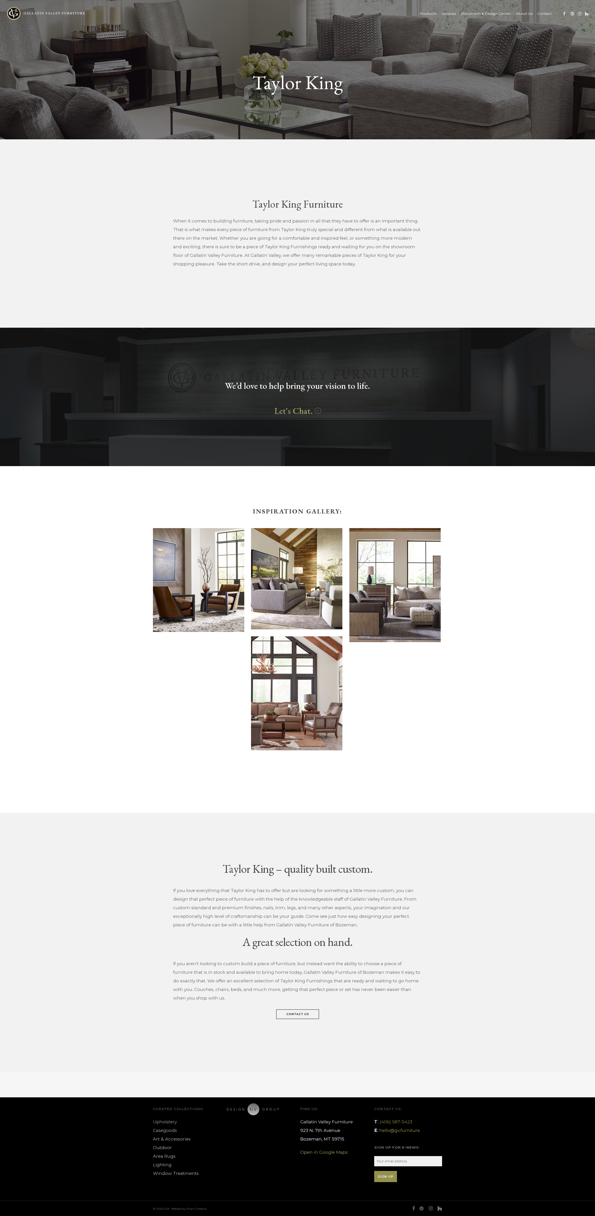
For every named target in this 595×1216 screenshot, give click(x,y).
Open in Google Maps (324, 1152)
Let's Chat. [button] (293, 410)
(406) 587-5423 (396, 1121)
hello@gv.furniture (399, 1130)
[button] (297, 1014)
